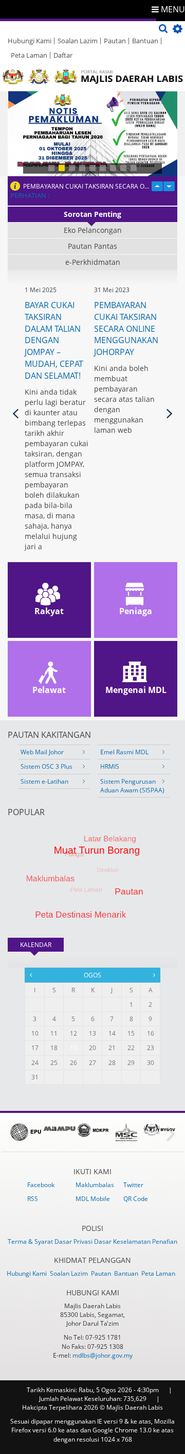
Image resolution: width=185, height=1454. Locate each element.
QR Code (135, 1198)
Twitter (133, 1184)
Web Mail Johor (42, 752)
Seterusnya (169, 413)
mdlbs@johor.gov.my (102, 1355)
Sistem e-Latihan (44, 781)
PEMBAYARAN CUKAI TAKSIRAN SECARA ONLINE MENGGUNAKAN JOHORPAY (87, 186)
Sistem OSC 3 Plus (46, 766)
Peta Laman (29, 55)
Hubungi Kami (29, 40)
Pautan (115, 40)
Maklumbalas (95, 1184)
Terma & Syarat (31, 1241)
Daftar (62, 55)
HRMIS (109, 766)
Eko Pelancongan (93, 230)
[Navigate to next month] (154, 975)
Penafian (164, 1241)
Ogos (92, 975)
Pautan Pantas (92, 246)
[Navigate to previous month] (31, 975)
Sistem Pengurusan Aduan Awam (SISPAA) (132, 785)
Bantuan (145, 40)
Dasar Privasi (74, 1241)
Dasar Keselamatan (123, 1241)
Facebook (40, 1184)
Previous (15, 413)
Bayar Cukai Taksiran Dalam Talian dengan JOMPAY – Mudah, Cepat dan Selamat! (54, 340)
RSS (32, 1198)
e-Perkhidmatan (92, 262)
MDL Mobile (93, 1198)
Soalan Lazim (78, 40)
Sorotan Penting (92, 214)
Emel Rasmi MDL (124, 752)
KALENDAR (42, 944)
